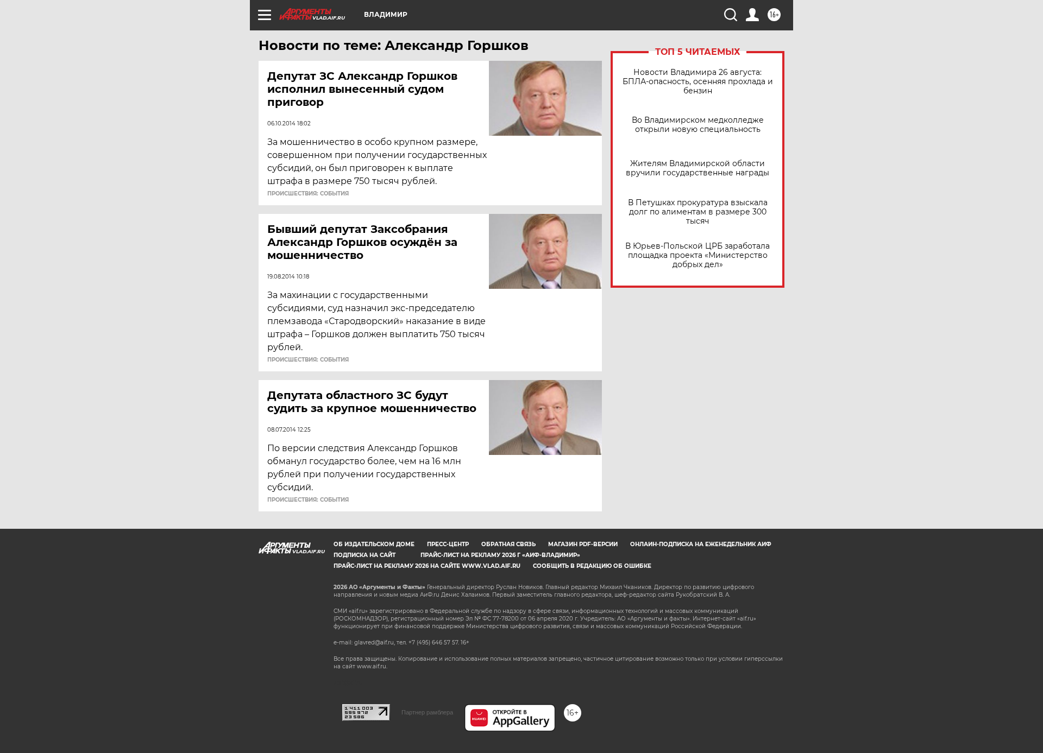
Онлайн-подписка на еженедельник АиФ (700, 544)
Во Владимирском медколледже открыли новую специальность (698, 125)
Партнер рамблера (427, 712)
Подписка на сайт (364, 555)
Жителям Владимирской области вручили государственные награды (697, 168)
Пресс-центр (448, 544)
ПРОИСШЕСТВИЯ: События (308, 194)
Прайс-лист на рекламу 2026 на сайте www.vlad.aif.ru (427, 566)
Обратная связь (508, 544)
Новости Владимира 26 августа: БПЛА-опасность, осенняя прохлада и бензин (698, 82)
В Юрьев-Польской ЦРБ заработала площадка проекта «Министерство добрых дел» (697, 255)
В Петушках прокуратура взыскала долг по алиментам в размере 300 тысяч (698, 212)
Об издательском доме (374, 544)
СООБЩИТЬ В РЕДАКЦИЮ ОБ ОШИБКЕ (592, 566)
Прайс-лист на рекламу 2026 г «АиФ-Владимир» (500, 555)
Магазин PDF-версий (583, 544)
